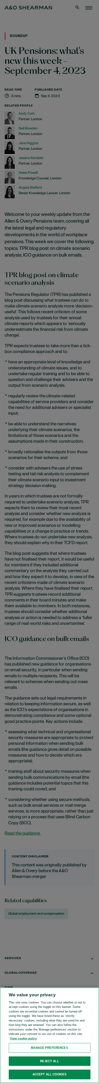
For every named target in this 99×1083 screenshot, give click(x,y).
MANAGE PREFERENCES (49, 1047)
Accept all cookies (49, 1074)
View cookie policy (23, 1038)
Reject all (49, 1061)
